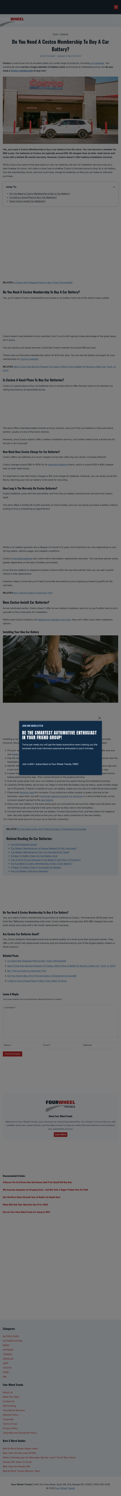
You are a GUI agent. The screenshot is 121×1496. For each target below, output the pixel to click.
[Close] (99, 718)
